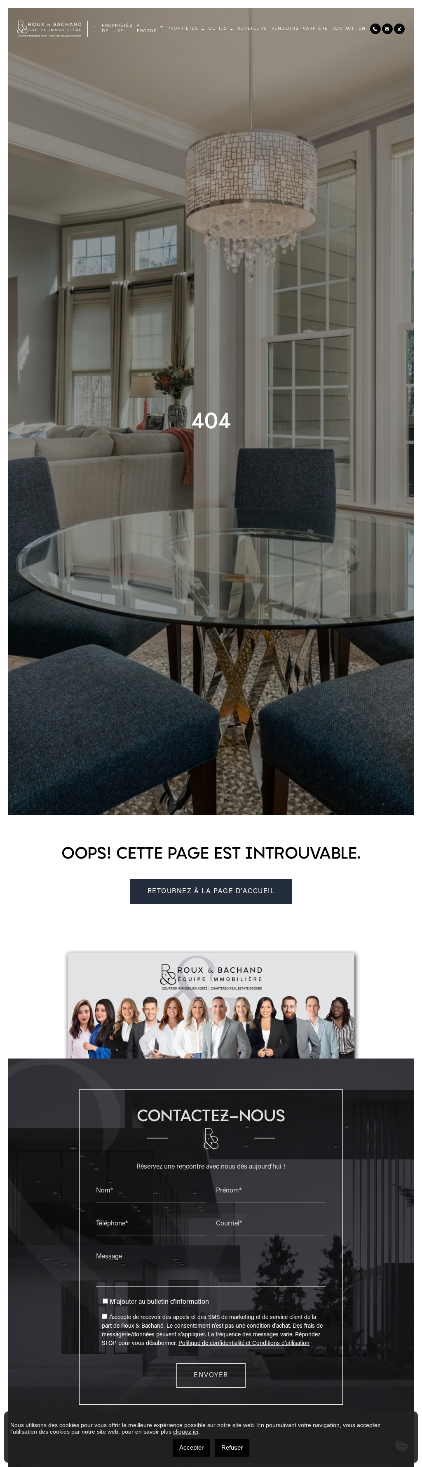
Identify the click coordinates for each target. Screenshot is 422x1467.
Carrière (315, 29)
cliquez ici (185, 1431)
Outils (218, 29)
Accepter (191, 1447)
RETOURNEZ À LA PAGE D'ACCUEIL (211, 891)
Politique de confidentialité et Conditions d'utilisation (243, 1344)
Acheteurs (252, 29)
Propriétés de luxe (117, 28)
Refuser (232, 1447)
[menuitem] (362, 29)
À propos (147, 28)
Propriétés (182, 29)
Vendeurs (285, 29)
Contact (343, 29)
